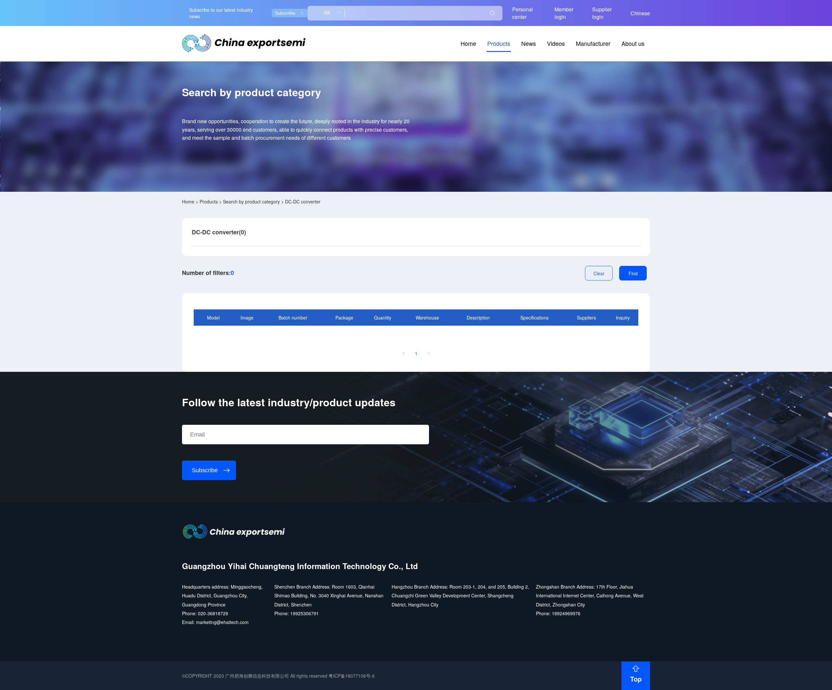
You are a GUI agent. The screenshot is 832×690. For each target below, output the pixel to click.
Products (498, 43)
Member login (563, 13)
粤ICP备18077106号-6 (352, 675)
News (528, 43)
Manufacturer (593, 43)
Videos (556, 43)
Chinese (640, 13)
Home (468, 43)
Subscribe (285, 13)
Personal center (522, 13)
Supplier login (602, 13)
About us (632, 43)
